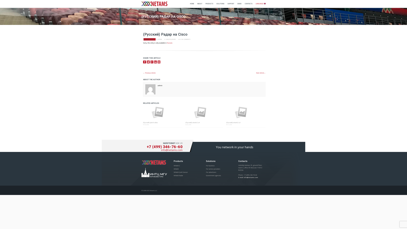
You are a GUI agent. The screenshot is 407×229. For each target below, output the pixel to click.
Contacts (248, 4)
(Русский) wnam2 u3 (233, 122)
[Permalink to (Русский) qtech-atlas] (162, 112)
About (199, 4)
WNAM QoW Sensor (181, 172)
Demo (239, 4)
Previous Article (149, 73)
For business (210, 166)
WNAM (176, 169)
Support (231, 4)
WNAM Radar (178, 176)
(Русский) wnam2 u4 (192, 122)
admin (160, 39)
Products (209, 4)
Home (192, 4)
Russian (169, 43)
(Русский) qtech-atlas (150, 122)
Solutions (220, 4)
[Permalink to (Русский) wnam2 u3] (246, 112)
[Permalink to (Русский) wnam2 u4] (204, 112)
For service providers (213, 169)
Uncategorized (171, 39)
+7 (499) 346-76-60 (165, 147)
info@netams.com (172, 150)
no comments (185, 39)
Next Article (261, 73)
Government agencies (213, 176)
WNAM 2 (177, 166)
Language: (260, 4)
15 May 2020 (149, 39)
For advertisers (211, 172)
